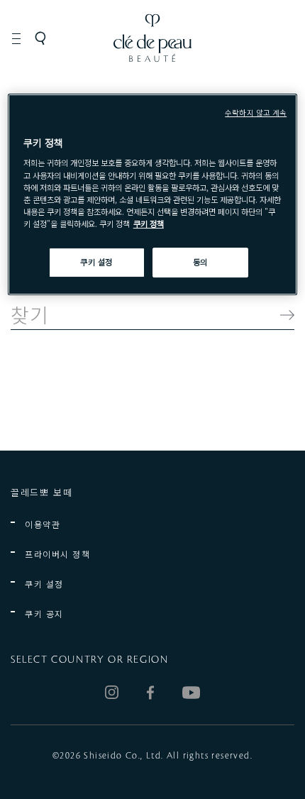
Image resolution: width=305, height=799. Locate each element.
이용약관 (42, 524)
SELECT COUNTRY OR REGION (89, 660)
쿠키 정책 (148, 223)
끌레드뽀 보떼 (41, 492)
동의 (200, 262)
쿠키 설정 (44, 584)
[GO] (280, 314)
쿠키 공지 (44, 613)
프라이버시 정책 (57, 554)
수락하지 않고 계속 (256, 112)
